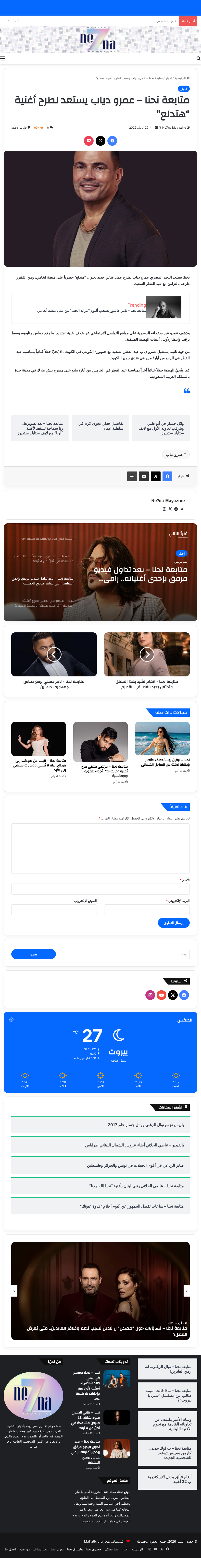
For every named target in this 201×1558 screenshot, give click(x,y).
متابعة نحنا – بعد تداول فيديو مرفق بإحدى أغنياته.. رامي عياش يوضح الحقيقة (85, 1452)
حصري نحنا (93, 1549)
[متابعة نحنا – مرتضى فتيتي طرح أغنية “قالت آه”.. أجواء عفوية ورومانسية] (100, 742)
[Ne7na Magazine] (100, 39)
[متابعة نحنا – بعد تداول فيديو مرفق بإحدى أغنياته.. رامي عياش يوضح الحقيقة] (116, 1448)
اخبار (168, 78)
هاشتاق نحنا (75, 1549)
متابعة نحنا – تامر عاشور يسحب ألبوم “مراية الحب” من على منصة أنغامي (91, 310)
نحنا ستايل (40, 1549)
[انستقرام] (164, 509)
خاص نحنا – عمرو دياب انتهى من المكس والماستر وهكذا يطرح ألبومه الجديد (125, 21)
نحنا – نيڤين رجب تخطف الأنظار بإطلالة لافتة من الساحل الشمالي (165, 762)
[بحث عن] (198, 58)
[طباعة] (132, 476)
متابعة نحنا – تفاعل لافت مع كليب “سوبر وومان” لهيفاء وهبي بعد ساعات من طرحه (105, 1334)
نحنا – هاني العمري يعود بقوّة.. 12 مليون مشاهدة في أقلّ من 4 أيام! (85, 1420)
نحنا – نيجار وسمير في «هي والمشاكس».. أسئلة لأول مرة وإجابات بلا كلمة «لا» (86, 1385)
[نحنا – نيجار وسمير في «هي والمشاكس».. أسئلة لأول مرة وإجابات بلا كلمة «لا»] (116, 1379)
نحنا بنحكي (111, 1549)
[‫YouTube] (161, 995)
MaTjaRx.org (93, 1541)
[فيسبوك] (112, 141)
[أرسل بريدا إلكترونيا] (156, 127)
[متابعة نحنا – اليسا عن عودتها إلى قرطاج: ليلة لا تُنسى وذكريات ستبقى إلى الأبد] (38, 739)
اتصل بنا (10, 1549)
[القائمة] (2, 58)
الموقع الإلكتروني (85, 901)
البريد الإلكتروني (178, 901)
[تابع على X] (160, 127)
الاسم (185, 880)
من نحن (24, 1549)
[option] (100, 572)
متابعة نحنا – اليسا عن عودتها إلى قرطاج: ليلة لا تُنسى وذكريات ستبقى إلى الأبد (39, 765)
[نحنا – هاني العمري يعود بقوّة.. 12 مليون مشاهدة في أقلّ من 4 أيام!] (116, 1417)
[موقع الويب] (182, 509)
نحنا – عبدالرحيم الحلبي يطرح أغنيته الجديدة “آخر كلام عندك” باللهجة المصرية (139, 574)
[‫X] (100, 141)
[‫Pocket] (89, 141)
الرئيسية (181, 78)
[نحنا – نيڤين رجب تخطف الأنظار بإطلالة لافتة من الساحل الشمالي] (162, 739)
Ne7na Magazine (174, 127)
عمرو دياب (174, 454)
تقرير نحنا (57, 1549)
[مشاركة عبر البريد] (144, 476)
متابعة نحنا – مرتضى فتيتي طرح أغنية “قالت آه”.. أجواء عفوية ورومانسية (104, 771)
